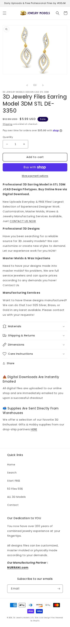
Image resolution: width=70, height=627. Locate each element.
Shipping (7, 124)
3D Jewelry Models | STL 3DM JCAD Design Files (34, 618)
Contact (12, 505)
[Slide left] (27, 85)
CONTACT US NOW (23, 221)
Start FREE (13, 481)
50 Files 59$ (15, 489)
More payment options (35, 175)
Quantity (8, 137)
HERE (34, 429)
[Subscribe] (59, 588)
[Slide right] (43, 85)
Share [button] (11, 363)
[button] (4, 13)
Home (11, 464)
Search (12, 472)
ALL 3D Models (16, 497)
